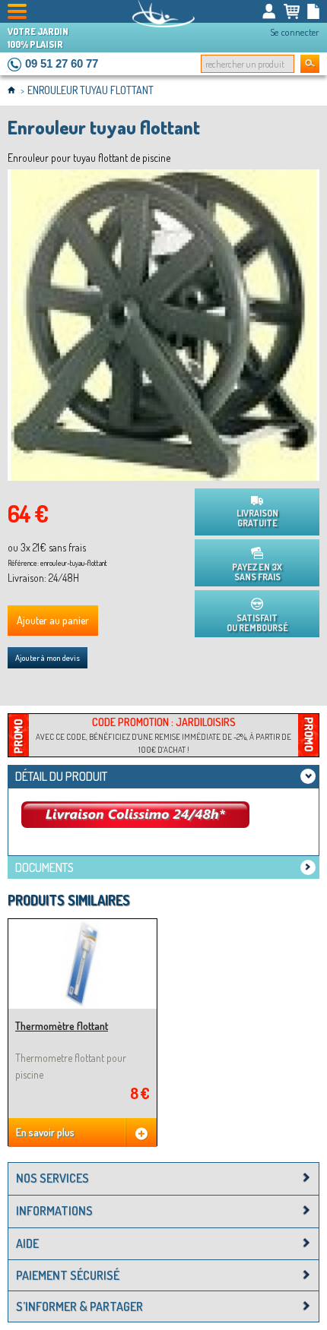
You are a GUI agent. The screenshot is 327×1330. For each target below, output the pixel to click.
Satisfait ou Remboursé (257, 622)
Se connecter (294, 32)
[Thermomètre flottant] (82, 925)
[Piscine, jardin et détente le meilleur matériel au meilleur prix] (163, 13)
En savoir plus (45, 1132)
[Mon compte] (269, 11)
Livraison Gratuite (257, 518)
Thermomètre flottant (61, 1025)
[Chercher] (309, 64)
